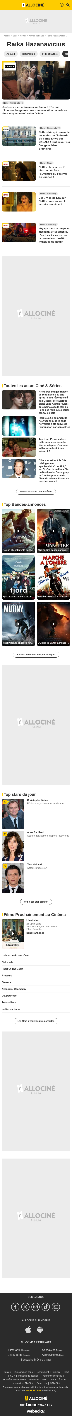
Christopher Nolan (37, 800)
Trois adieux (9, 1002)
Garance (6, 982)
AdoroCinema (50, 1354)
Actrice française (36, 36)
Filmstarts (14, 1349)
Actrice (23, 36)
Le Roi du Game (11, 1009)
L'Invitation (32, 920)
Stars (15, 36)
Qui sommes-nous (23, 1372)
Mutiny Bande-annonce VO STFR (19, 643)
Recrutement (42, 1372)
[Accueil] (33, 5)
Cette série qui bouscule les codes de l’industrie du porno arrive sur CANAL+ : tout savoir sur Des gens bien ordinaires (54, 140)
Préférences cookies (52, 1376)
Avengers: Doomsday (14, 989)
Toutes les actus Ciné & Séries (36, 491)
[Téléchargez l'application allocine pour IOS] (30, 1329)
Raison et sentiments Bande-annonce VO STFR (19, 550)
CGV (12, 1376)
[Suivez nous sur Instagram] (36, 1307)
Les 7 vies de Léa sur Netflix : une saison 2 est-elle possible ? (52, 201)
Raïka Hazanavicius (56, 36)
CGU (66, 1372)
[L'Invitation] (13, 934)
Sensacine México (32, 1359)
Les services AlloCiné (22, 1383)
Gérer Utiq (42, 1383)
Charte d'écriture (58, 1379)
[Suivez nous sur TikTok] (46, 1307)
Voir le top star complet (36, 902)
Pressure (7, 975)
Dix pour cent (9, 995)
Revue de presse (38, 1379)
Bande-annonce (35, 932)
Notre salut (8, 962)
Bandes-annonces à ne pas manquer (36, 654)
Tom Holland (34, 864)
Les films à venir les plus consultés (36, 1021)
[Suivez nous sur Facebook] (15, 1307)
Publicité (56, 1372)
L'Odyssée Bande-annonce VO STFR (54, 643)
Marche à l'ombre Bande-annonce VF (54, 596)
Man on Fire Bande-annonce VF (54, 550)
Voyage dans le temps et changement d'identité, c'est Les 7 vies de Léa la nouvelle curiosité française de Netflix (54, 235)
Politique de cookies (28, 1376)
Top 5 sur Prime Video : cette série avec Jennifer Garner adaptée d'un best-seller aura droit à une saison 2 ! (53, 445)
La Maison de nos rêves (15, 955)
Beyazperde (15, 1354)
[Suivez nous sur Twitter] (26, 1307)
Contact (7, 1372)
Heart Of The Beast (12, 969)
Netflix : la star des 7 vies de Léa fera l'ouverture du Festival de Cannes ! (53, 172)
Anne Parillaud (35, 832)
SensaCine (48, 1349)
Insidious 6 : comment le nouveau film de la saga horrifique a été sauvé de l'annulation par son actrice (54, 422)
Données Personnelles (14, 1379)
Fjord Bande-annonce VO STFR (19, 596)
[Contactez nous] (56, 1307)
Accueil (7, 36)
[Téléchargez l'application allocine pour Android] (41, 1329)
